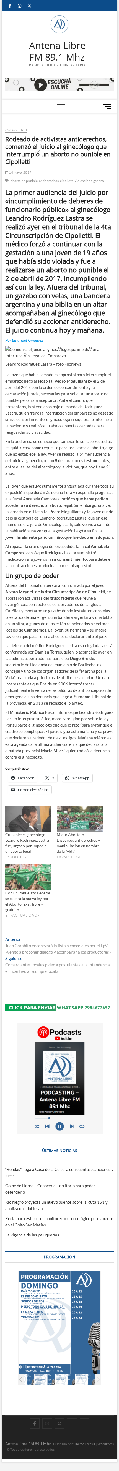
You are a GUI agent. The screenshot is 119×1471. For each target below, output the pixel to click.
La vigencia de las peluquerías (32, 1234)
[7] (85, 1379)
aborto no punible (24, 181)
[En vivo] (84, 1418)
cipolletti (66, 181)
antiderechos (49, 181)
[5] (45, 1379)
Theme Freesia (84, 1444)
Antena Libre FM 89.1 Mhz (57, 51)
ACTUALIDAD (16, 130)
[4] (24, 1379)
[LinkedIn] (72, 1418)
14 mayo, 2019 (19, 172)
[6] (65, 1379)
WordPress (105, 1444)
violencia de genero (89, 181)
